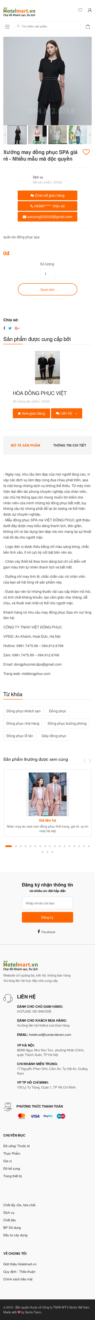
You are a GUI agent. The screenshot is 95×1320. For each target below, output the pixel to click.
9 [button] (50, 846)
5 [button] (30, 846)
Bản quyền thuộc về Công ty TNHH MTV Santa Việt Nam (52, 1307)
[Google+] (17, 328)
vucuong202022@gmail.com (49, 216)
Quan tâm (47, 289)
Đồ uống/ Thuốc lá (16, 1145)
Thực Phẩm (11, 1153)
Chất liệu (9, 1220)
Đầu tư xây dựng (15, 1235)
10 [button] (55, 846)
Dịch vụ (38, 177)
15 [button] (79, 846)
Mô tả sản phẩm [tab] (25, 445)
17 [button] (89, 846)
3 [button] (21, 846)
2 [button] (16, 846)
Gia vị (7, 1160)
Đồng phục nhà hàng (22, 723)
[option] (47, 81)
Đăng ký (47, 917)
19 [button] (47, 852)
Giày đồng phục (54, 735)
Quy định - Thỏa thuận (19, 1271)
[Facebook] (4, 328)
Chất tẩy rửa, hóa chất (19, 1204)
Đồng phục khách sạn (23, 710)
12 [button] (64, 846)
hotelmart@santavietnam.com (50, 1034)
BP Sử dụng (12, 1227)
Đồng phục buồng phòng (67, 723)
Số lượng (47, 263)
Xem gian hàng (33, 413)
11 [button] (60, 846)
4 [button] (26, 846)
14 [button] (74, 846)
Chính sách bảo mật (17, 1279)
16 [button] (84, 846)
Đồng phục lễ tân (19, 735)
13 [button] (69, 846)
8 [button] (45, 846)
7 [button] (40, 846)
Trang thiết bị (12, 1176)
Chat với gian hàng (49, 195)
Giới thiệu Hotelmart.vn (19, 1264)
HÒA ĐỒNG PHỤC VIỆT (40, 392)
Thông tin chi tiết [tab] (69, 445)
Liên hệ (66, 413)
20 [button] (52, 852)
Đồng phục (57, 710)
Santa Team (33, 1312)
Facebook (48, 931)
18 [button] (43, 852)
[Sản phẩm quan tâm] (89, 26)
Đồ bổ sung (11, 1168)
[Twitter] (10, 328)
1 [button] (8, 846)
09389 (49, 205)
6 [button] (35, 846)
